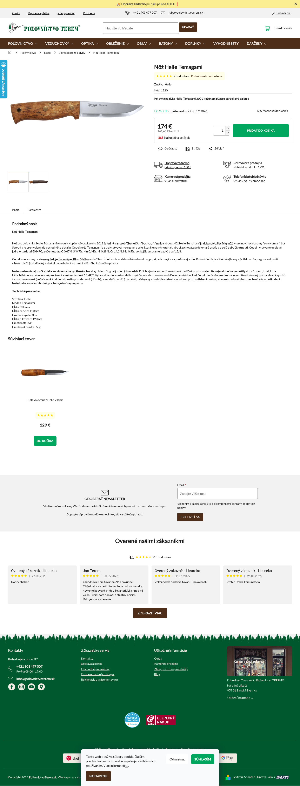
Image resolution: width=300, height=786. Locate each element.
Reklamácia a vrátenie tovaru (99, 679)
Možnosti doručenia (275, 110)
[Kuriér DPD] (72, 757)
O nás (16, 13)
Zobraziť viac (150, 613)
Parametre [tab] (34, 209)
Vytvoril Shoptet (244, 777)
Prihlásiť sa (190, 517)
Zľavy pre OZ (66, 13)
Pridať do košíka (261, 130)
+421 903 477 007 (29, 666)
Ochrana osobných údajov (97, 674)
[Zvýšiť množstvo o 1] (228, 128)
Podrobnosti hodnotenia (206, 76)
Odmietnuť (177, 759)
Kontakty (89, 13)
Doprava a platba (38, 13)
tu (126, 765)
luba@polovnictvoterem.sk (35, 679)
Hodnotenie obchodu (150, 541)
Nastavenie (98, 776)
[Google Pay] (227, 757)
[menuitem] (22, 43)
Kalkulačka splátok (177, 137)
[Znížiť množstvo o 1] (228, 133)
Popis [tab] (15, 209)
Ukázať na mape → (240, 698)
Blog (157, 674)
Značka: (163, 84)
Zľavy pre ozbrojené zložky (171, 669)
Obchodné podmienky (95, 669)
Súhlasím (202, 759)
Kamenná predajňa (166, 663)
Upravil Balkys (266, 777)
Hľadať (188, 27)
